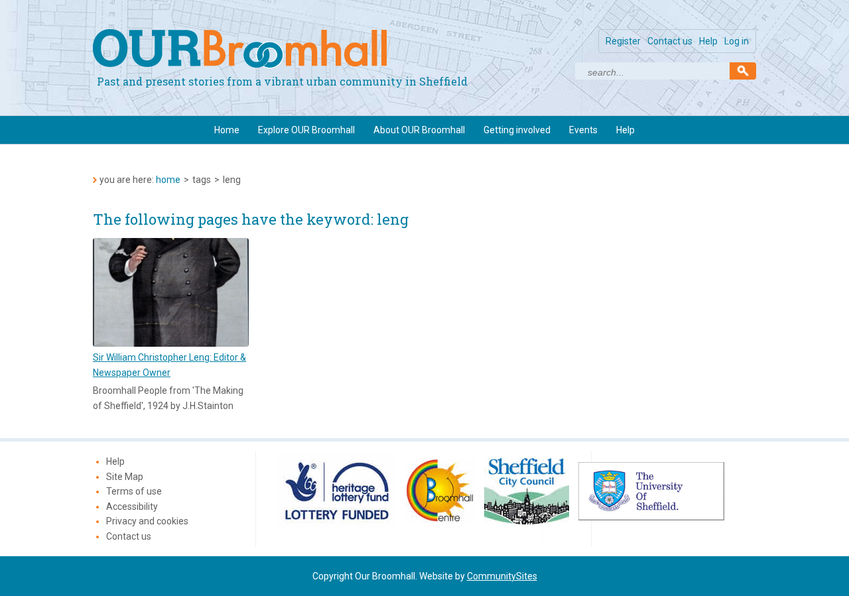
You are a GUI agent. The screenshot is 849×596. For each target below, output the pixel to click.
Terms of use (134, 491)
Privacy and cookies (147, 521)
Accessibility (132, 506)
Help (708, 41)
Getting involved (517, 130)
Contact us (669, 41)
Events (583, 130)
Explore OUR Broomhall (306, 130)
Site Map (124, 476)
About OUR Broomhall (419, 130)
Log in (736, 41)
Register (623, 41)
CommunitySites (502, 576)
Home (226, 130)
